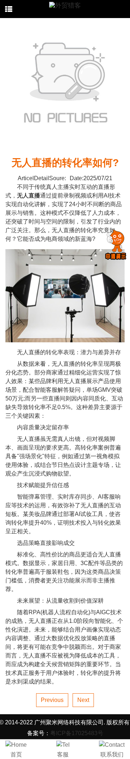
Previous (52, 700)
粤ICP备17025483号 (76, 733)
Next (83, 700)
